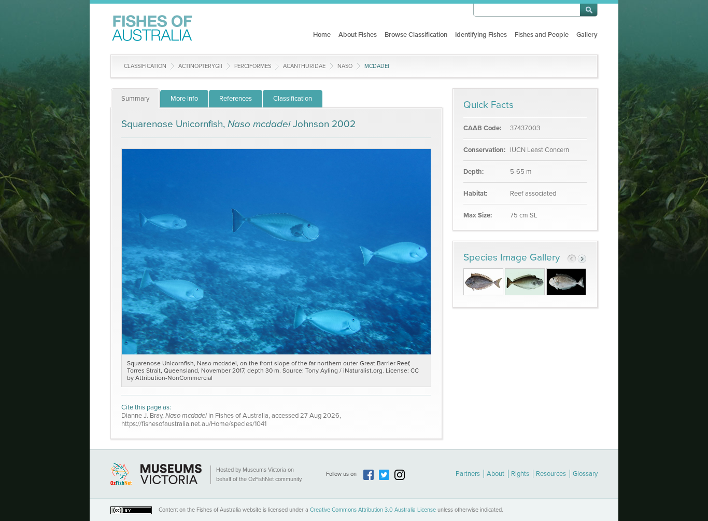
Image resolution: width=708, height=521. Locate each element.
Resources (551, 474)
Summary (135, 98)
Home (322, 35)
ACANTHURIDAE (304, 66)
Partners (468, 474)
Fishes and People (542, 35)
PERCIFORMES (252, 66)
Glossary (585, 474)
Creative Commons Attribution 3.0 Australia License (373, 509)
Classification (145, 66)
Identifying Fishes (481, 35)
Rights (520, 474)
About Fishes (357, 35)
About (495, 474)
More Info (184, 98)
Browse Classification (416, 35)
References (235, 98)
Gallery (587, 35)
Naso (344, 66)
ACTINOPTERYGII (200, 66)
